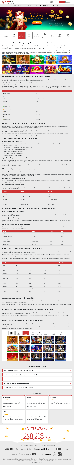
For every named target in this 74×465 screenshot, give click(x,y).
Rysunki (59, 5)
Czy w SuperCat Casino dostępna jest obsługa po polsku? (17, 383)
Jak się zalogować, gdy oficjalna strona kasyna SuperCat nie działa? (19, 370)
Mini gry (67, 36)
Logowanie (68, 2)
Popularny (21, 36)
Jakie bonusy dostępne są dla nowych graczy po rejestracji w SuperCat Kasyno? (22, 374)
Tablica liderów (45, 5)
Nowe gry (13, 36)
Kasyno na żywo (27, 5)
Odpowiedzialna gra (28, 445)
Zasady (20, 445)
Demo (11, 60)
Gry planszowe (36, 36)
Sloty (29, 36)
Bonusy (35, 5)
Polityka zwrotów (51, 445)
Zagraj (37, 23)
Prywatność (43, 445)
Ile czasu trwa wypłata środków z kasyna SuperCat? (16, 379)
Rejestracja (62, 2)
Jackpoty (59, 36)
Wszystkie (6, 36)
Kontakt (36, 445)
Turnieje (52, 5)
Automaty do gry (17, 5)
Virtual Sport (52, 36)
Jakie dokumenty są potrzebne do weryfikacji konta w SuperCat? (18, 387)
